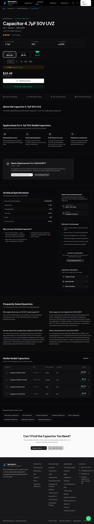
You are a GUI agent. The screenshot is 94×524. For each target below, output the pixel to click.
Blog (65, 474)
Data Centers (53, 499)
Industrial (51, 467)
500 (30, 61)
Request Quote (25, 81)
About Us (67, 504)
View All (85, 358)
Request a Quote (37, 448)
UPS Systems (53, 477)
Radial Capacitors (8, 18)
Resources (64, 3)
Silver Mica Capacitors (11, 419)
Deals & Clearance (70, 497)
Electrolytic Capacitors (11, 415)
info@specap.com (87, 470)
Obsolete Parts (39, 3)
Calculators (67, 477)
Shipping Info (77, 521)
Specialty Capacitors (28, 419)
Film (35, 474)
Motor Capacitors (73, 415)
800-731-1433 (57, 448)
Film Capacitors (27, 415)
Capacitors (28, 3)
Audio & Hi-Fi (53, 496)
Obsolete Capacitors (44, 419)
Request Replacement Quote (20, 175)
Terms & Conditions (65, 521)
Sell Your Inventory (70, 500)
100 (26, 61)
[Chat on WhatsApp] (88, 518)
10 (21, 61)
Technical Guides (69, 467)
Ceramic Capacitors (42, 415)
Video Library (68, 491)
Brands (66, 494)
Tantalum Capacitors (58, 415)
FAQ (65, 487)
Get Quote (84, 3)
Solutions (53, 3)
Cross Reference (69, 484)
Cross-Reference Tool (41, 175)
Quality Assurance (69, 510)
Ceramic (36, 477)
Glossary (66, 481)
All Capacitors (38, 467)
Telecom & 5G (53, 493)
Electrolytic (37, 471)
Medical (51, 489)
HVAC (50, 474)
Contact (66, 507)
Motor (35, 481)
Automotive (52, 471)
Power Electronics (54, 481)
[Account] (77, 3)
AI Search (67, 471)
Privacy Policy (53, 521)
